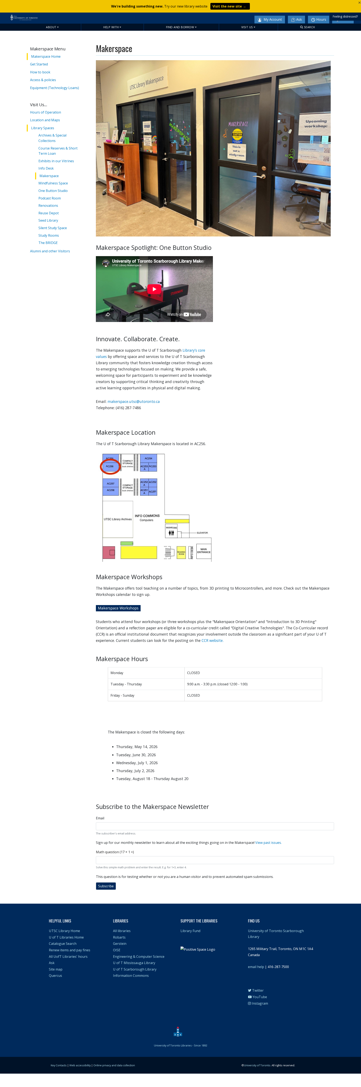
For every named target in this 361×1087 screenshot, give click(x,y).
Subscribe (106, 886)
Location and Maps (45, 120)
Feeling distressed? (345, 16)
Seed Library (48, 220)
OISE (116, 950)
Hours (321, 19)
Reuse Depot (48, 213)
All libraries (122, 931)
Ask (299, 19)
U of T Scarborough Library (134, 969)
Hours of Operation (45, 112)
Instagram (259, 1003)
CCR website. (213, 640)
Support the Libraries (198, 921)
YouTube (259, 997)
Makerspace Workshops (118, 608)
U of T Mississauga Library (134, 963)
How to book (40, 72)
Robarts (119, 937)
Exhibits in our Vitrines (56, 161)
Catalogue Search (62, 943)
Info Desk (46, 168)
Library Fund (190, 931)
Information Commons (131, 975)
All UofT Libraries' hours (68, 956)
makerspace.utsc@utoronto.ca (134, 401)
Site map (55, 969)
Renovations (48, 205)
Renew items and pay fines (69, 950)
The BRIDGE (48, 242)
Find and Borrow (180, 27)
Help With (111, 27)
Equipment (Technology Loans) (54, 88)
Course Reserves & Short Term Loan (58, 151)
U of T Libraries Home (66, 937)
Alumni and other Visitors (50, 251)
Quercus (55, 975)
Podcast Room (49, 198)
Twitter (257, 990)
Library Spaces (42, 128)
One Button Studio (53, 190)
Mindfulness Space (53, 183)
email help (256, 966)
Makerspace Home (46, 56)
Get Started (39, 64)
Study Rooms (48, 235)
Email (100, 818)
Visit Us (247, 27)
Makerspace (49, 176)
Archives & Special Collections (52, 138)
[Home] (44, 19)
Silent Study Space (52, 228)
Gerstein (119, 943)
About (51, 27)
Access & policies (43, 80)
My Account (272, 19)
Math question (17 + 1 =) (115, 852)
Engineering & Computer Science (138, 956)
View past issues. (268, 842)
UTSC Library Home (64, 931)
